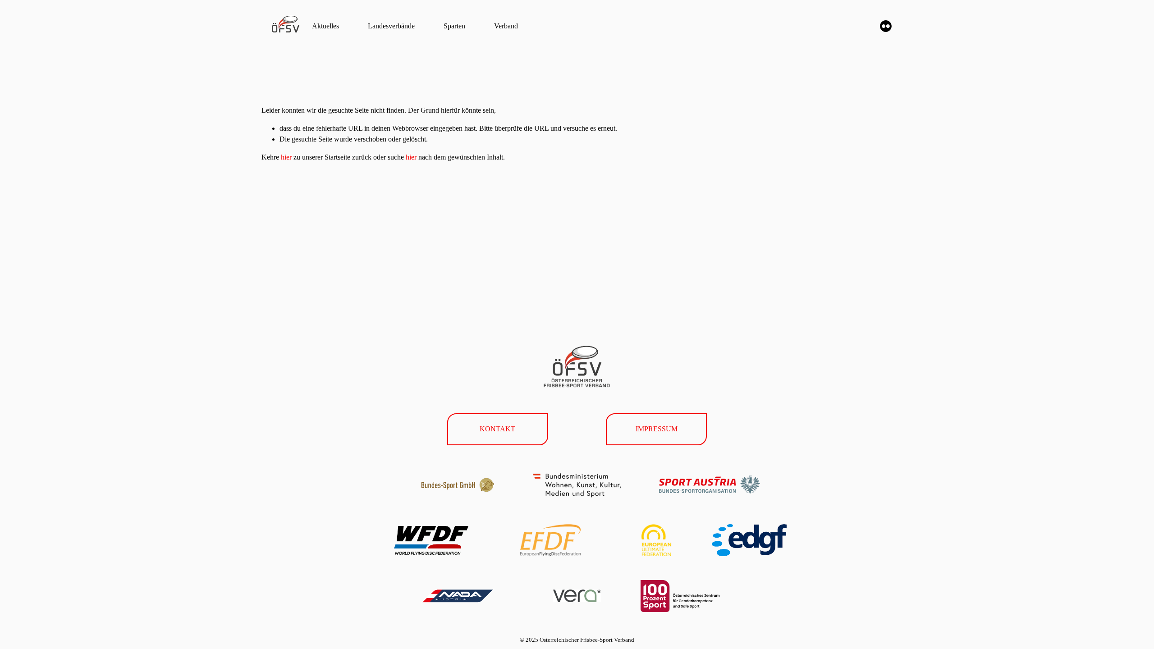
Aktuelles (325, 26)
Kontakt (497, 429)
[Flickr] (886, 26)
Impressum (657, 429)
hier (286, 157)
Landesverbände (391, 26)
